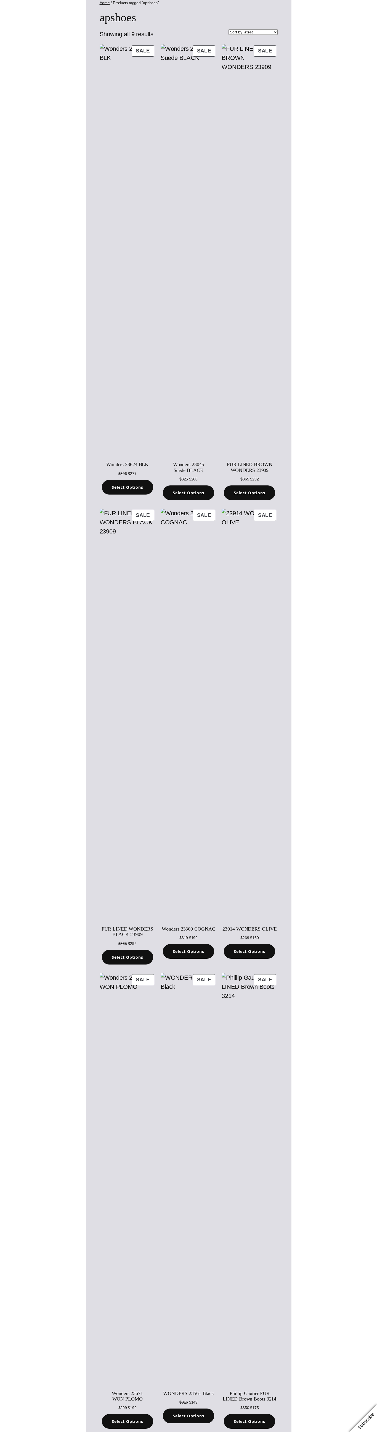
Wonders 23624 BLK (127, 464)
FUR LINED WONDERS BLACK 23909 (127, 931)
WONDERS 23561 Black (188, 1393)
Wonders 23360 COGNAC (188, 929)
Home (105, 3)
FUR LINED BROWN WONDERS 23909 (249, 467)
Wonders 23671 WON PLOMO (127, 1396)
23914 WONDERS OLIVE (249, 929)
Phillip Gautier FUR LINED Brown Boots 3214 (249, 1396)
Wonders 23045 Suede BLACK (188, 467)
